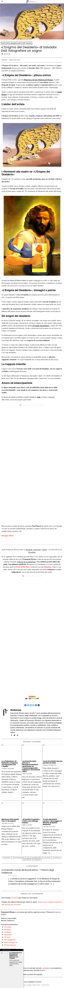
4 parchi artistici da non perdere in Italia (52, 762)
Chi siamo (8, 927)
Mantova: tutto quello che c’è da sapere (10, 820)
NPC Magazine (9, 939)
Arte (3, 43)
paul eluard (47, 857)
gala (28, 857)
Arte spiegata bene (14, 43)
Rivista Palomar (10, 945)
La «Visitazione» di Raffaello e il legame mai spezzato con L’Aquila (10, 763)
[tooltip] (25, 705)
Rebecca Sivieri (27, 774)
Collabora (7, 932)
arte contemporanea (18, 857)
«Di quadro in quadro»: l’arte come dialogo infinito (31, 821)
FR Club (7, 937)
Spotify (44, 549)
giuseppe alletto (36, 857)
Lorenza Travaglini (8, 769)
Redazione (7, 54)
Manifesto (7, 929)
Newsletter (32, 552)
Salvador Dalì (56, 857)
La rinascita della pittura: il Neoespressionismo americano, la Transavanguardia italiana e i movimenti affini (31, 766)
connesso (14, 897)
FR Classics (27, 43)
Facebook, (29, 549)
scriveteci (46, 968)
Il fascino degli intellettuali (26, 562)
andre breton (6, 857)
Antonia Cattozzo (8, 823)
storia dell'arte (27, 859)
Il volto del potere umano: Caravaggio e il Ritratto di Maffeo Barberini (52, 821)
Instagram (37, 549)
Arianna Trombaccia (49, 765)
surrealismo (37, 859)
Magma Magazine (10, 942)
